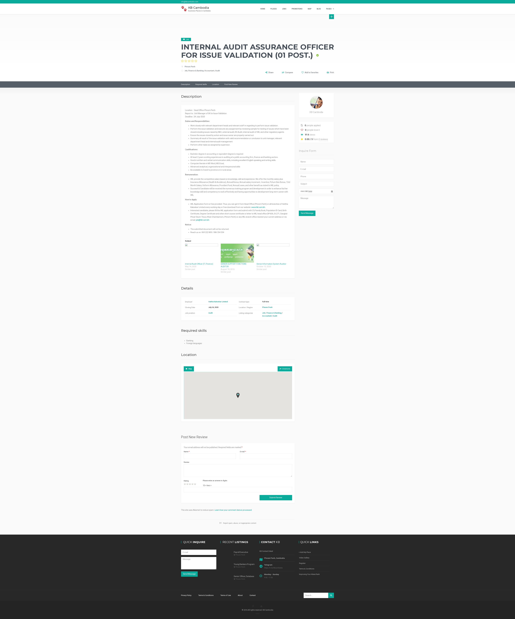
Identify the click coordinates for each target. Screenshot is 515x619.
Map (309, 9)
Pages (329, 9)
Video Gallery (304, 558)
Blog (319, 9)
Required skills (201, 84)
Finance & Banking (196, 70)
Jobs (284, 9)
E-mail (243, 452)
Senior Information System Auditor (271, 264)
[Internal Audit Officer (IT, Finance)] (201, 253)
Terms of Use (225, 595)
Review (186, 462)
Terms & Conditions (306, 569)
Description (185, 84)
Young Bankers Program (244, 564)
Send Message (307, 213)
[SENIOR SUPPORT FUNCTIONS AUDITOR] (237, 253)
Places (274, 9)
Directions (286, 369)
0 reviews (323, 139)
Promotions (297, 9)
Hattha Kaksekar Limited (218, 302)
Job (186, 70)
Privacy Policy (186, 595)
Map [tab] (190, 369)
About (240, 595)
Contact (253, 595)
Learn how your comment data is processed (233, 510)
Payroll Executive (241, 552)
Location (215, 84)
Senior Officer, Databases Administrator (250, 576)
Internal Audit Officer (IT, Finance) (199, 264)
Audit (217, 70)
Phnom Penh (190, 66)
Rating (186, 481)
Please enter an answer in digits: (215, 481)
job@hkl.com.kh (202, 220)
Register (302, 563)
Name (187, 452)
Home (262, 9)
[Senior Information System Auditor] (273, 253)
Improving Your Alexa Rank (309, 574)
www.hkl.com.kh (258, 207)
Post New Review (231, 84)
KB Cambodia (316, 112)
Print (332, 72)
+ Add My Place (305, 552)
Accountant (209, 70)
